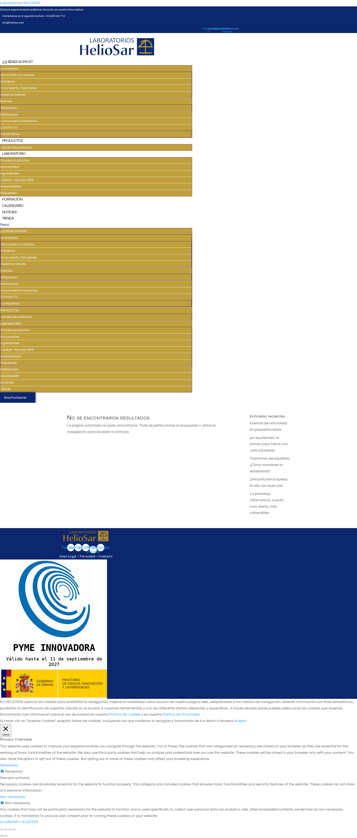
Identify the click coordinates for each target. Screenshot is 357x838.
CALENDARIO (12, 206)
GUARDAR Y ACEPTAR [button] (19, 822)
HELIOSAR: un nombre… (18, 75)
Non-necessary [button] (12, 797)
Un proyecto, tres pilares (18, 88)
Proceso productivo (14, 160)
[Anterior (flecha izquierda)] (1, 835)
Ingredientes (9, 173)
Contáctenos (10, 134)
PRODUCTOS (12, 141)
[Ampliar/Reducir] (14, 829)
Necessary (14, 771)
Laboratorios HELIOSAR (20, 3)
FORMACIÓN (12, 199)
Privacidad (87, 556)
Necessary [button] (9, 765)
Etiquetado (8, 193)
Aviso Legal (68, 556)
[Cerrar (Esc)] (1, 829)
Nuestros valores (13, 94)
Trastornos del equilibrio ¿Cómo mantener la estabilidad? (270, 464)
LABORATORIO (13, 154)
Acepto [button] (240, 721)
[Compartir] (5, 829)
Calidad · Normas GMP (17, 180)
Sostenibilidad (10, 186)
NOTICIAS (9, 212)
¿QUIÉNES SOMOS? (17, 62)
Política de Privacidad (181, 714)
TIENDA (8, 218)
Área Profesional (15, 397)
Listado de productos (16, 147)
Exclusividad (9, 166)
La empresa (9, 68)
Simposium (8, 107)
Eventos (6, 101)
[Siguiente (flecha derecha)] (5, 835)
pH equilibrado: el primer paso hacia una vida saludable (269, 444)
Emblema (7, 81)
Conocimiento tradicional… (20, 121)
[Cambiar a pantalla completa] (10, 829)
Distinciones (9, 114)
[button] (96, 225)
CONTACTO (9, 127)
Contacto (105, 556)
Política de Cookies (125, 714)
